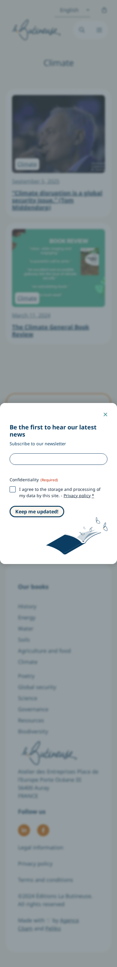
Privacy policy (77, 495)
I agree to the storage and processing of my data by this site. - (59, 492)
